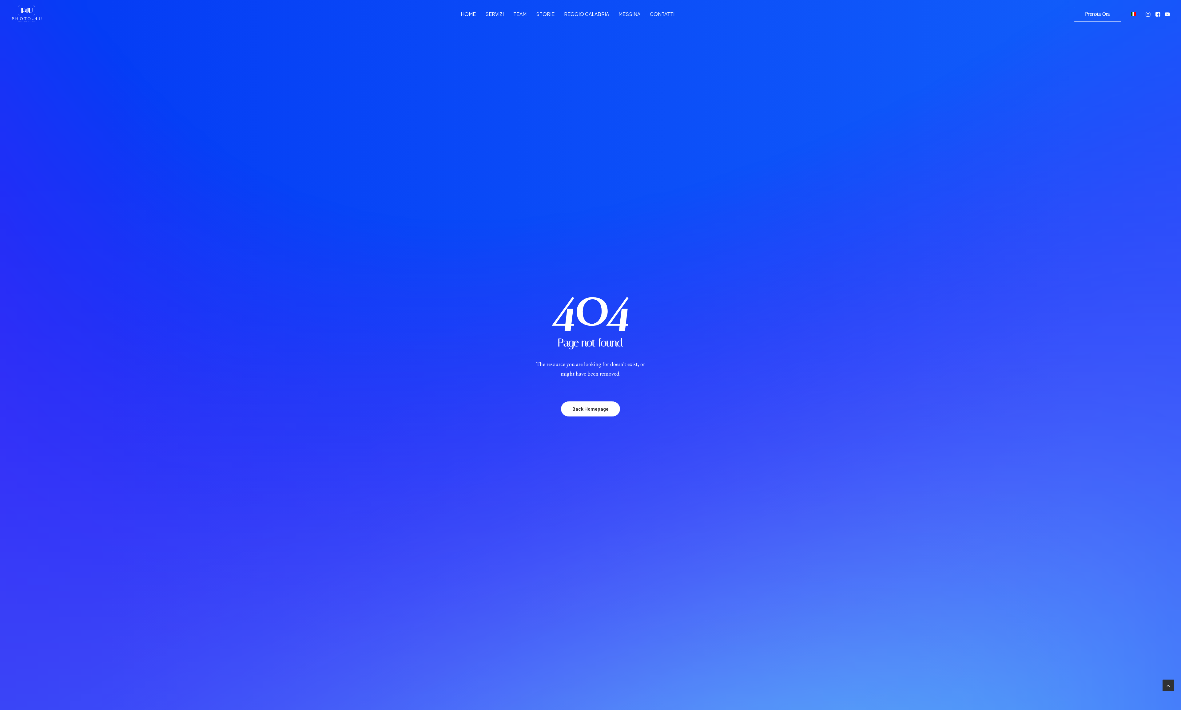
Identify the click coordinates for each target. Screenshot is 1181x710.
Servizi (494, 14)
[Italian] (1133, 14)
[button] (1148, 14)
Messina (629, 14)
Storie (545, 14)
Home (468, 14)
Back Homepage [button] (590, 409)
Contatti (662, 14)
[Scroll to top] (1168, 684)
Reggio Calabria (586, 14)
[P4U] (26, 14)
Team (520, 14)
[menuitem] (468, 14)
